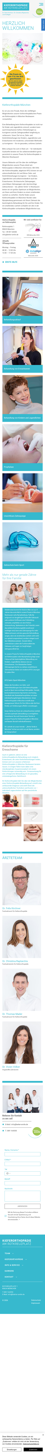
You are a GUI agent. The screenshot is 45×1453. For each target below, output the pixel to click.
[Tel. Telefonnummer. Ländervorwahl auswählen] (8, 1173)
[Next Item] (37, 49)
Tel (6, 1169)
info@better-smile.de (10, 235)
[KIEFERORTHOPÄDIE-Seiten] (26, 1259)
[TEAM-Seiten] (13, 1253)
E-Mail (8, 1160)
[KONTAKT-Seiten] (16, 1277)
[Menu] (41, 4)
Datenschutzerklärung (31, 1444)
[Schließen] (42, 1436)
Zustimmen (33, 1449)
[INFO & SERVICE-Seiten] (22, 1265)
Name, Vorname (12, 1150)
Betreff (7, 1179)
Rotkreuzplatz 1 (8, 227)
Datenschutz (36, 1300)
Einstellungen (12, 1449)
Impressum (35, 1303)
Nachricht (8, 1189)
